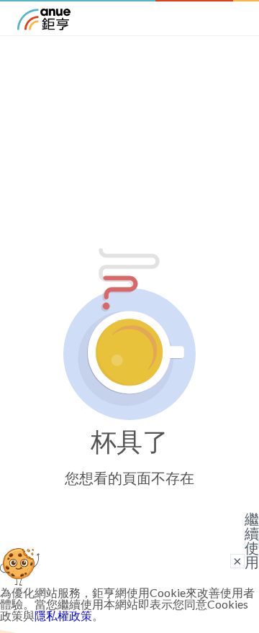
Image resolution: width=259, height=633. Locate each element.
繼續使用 (252, 541)
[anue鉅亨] (44, 25)
